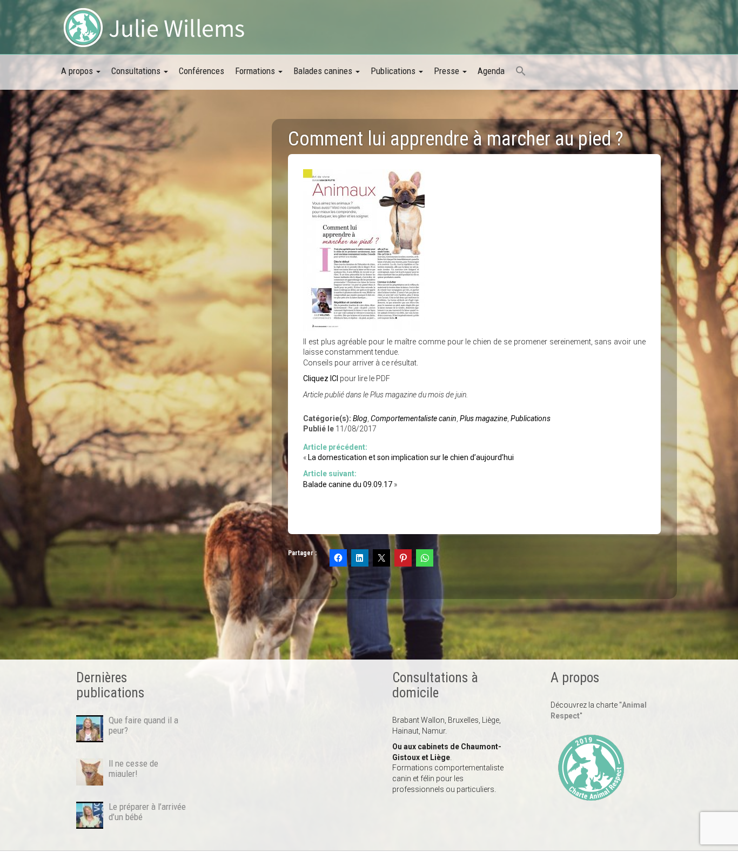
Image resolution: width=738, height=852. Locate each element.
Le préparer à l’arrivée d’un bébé (147, 811)
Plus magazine (483, 418)
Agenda (491, 70)
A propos (78, 70)
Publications (394, 70)
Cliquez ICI (320, 378)
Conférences (201, 70)
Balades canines (323, 70)
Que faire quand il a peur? (143, 725)
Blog (360, 418)
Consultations (137, 70)
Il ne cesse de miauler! (133, 768)
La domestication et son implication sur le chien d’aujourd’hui (411, 457)
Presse (447, 70)
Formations (256, 70)
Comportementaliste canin (414, 418)
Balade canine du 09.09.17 (347, 484)
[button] (521, 72)
